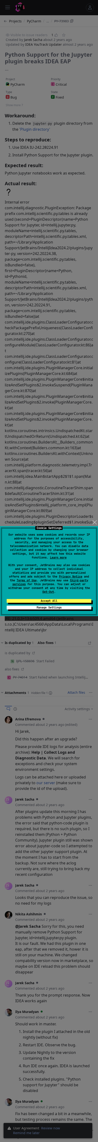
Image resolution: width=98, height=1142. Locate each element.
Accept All (49, 601)
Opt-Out (48, 592)
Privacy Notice (70, 576)
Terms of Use (27, 580)
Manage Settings (49, 607)
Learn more (58, 557)
